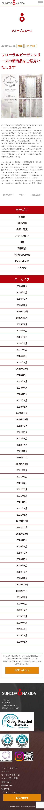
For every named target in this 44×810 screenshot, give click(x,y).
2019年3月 (22, 629)
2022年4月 (22, 445)
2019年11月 (22, 591)
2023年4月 (22, 388)
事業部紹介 (6, 782)
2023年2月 (22, 400)
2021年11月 (22, 457)
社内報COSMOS (22, 255)
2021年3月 (22, 502)
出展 (22, 242)
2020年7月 (22, 546)
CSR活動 (22, 223)
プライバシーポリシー (11, 792)
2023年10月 (22, 368)
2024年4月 (22, 349)
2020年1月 (22, 578)
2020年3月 (22, 565)
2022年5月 (22, 438)
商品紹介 (22, 248)
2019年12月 (22, 584)
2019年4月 (22, 622)
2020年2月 (22, 572)
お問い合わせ (22, 670)
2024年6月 (22, 337)
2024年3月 (22, 356)
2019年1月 (22, 642)
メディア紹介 (30, 46)
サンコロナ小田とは (10, 775)
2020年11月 (22, 527)
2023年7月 (22, 381)
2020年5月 (22, 559)
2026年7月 (22, 286)
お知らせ (22, 267)
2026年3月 (22, 299)
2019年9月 (22, 597)
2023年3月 (22, 394)
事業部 (20, 46)
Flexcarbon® (22, 261)
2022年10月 (22, 419)
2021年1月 (22, 515)
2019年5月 (22, 616)
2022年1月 (22, 451)
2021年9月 (22, 470)
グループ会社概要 (9, 778)
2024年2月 (22, 362)
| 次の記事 (35, 194)
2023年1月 (22, 407)
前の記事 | (8, 194)
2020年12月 (22, 521)
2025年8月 (22, 330)
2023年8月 (22, 375)
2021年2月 (22, 508)
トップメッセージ (9, 768)
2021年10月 (22, 464)
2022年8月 (22, 426)
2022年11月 (22, 413)
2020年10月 (22, 534)
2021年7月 (22, 483)
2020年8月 (22, 540)
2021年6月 (22, 489)
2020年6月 (22, 553)
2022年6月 (22, 432)
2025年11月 (22, 318)
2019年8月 (22, 603)
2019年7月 (22, 610)
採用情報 (5, 789)
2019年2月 (22, 635)
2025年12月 (22, 311)
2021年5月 (22, 495)
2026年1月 (22, 305)
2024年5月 (22, 343)
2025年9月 (22, 324)
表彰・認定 (22, 229)
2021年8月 (22, 476)
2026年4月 (22, 292)
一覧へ (22, 194)
